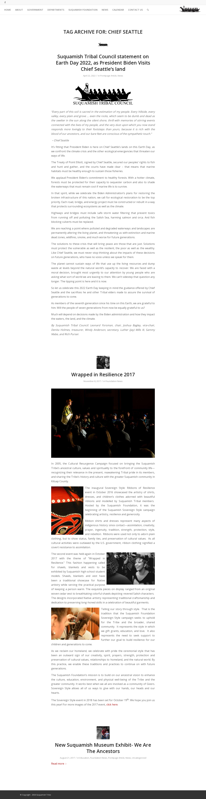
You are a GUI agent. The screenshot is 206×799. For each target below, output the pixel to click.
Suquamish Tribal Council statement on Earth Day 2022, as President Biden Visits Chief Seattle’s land (103, 62)
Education (84, 757)
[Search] (148, 10)
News (120, 75)
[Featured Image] (103, 732)
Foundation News (114, 381)
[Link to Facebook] (5, 2)
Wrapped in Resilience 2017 (103, 374)
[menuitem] (7, 10)
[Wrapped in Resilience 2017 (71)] (103, 362)
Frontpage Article (108, 75)
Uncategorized (139, 757)
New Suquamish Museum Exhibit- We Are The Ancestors (103, 748)
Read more (57, 763)
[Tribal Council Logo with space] (103, 44)
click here (112, 704)
